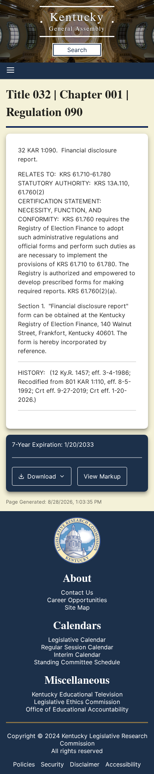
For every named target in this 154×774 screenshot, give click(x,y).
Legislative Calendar (77, 639)
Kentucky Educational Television (77, 694)
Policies (24, 764)
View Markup (102, 476)
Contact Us (77, 592)
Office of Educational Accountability (77, 709)
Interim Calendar (77, 654)
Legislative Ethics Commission (77, 701)
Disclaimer (84, 764)
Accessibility (123, 764)
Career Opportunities (77, 600)
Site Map (77, 607)
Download (41, 476)
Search (77, 50)
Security (52, 764)
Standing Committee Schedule (77, 662)
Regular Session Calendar (77, 647)
